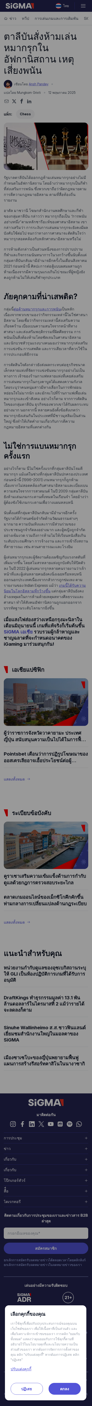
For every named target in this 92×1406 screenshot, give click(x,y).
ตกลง (64, 1388)
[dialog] (46, 703)
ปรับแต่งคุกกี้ (21, 1369)
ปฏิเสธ (26, 1388)
